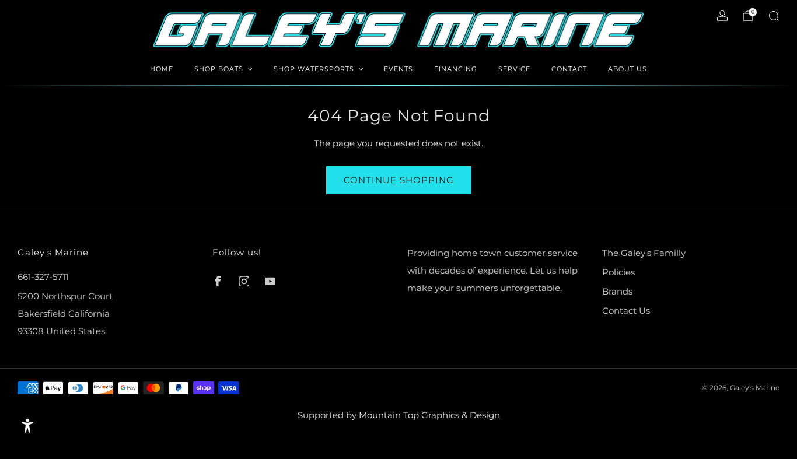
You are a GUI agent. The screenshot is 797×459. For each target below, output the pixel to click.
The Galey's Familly (644, 252)
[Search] (773, 16)
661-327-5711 (43, 276)
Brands (617, 291)
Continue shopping (399, 179)
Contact (569, 69)
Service (514, 69)
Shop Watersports (314, 69)
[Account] (722, 16)
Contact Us (626, 310)
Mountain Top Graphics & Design (429, 415)
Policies (618, 272)
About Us (627, 69)
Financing (455, 69)
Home (161, 69)
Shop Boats (218, 69)
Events (398, 69)
